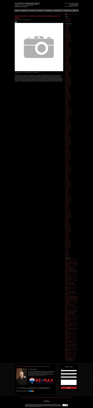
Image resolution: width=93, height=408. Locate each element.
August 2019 (67, 130)
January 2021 (67, 109)
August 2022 (67, 86)
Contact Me (67, 10)
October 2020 (67, 113)
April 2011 (67, 252)
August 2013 (67, 217)
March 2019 (67, 136)
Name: (62, 369)
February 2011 (67, 254)
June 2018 (67, 147)
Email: (62, 372)
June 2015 (67, 190)
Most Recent (67, 25)
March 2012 (67, 238)
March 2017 (67, 164)
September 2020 (68, 114)
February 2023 (67, 78)
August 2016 (67, 173)
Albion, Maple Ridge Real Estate (71, 262)
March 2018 (67, 151)
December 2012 (68, 227)
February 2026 (67, 34)
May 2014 (67, 206)
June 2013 (67, 220)
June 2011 (67, 250)
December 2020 (68, 110)
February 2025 (67, 49)
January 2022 (67, 94)
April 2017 (67, 163)
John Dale (61, 397)
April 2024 (67, 61)
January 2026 (67, 35)
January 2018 (67, 153)
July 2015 (66, 189)
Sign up (76, 3)
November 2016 (68, 169)
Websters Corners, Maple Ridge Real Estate (25, 20)
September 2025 (68, 40)
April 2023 (67, 76)
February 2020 (68, 123)
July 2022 (67, 87)
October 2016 (67, 171)
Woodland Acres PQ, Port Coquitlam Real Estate (70, 360)
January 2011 (67, 256)
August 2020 (67, 115)
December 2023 (68, 66)
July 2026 (67, 28)
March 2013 (67, 224)
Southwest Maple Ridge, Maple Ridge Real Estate (71, 341)
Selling (37, 397)
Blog (66, 397)
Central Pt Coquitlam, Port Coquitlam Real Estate (70, 268)
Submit (68, 387)
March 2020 (67, 121)
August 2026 (67, 26)
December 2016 (68, 168)
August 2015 (67, 188)
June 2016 (67, 176)
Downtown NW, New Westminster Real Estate (70, 283)
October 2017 (67, 156)
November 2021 (68, 97)
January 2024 (67, 65)
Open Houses (67, 20)
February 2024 (68, 63)
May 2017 (67, 162)
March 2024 (67, 62)
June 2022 (67, 88)
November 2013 (68, 214)
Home (17, 10)
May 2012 (67, 236)
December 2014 (68, 198)
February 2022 (67, 93)
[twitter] (31, 391)
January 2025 (67, 50)
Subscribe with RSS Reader (72, 14)
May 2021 (67, 104)
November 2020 (68, 111)
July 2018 (67, 146)
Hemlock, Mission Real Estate (70, 292)
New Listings (67, 19)
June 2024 (67, 58)
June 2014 (67, 205)
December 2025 (68, 36)
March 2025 (67, 47)
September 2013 (68, 216)
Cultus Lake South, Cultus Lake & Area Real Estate (71, 278)
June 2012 (67, 235)
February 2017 (67, 166)
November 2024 (68, 52)
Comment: (63, 378)
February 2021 (67, 108)
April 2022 (67, 90)
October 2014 (67, 200)
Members (43, 397)
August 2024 (67, 56)
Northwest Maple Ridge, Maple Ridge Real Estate (71, 324)
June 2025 (67, 44)
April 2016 (67, 178)
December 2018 (68, 140)
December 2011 (68, 242)
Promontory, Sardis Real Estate (71, 328)
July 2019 (67, 131)
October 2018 (67, 142)
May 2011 (67, 251)
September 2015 (68, 187)
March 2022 (67, 92)
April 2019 (67, 135)
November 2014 (68, 199)
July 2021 (66, 102)
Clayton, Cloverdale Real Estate (71, 270)
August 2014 (67, 203)
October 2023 (67, 68)
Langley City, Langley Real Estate (71, 299)
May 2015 (67, 192)
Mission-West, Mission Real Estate (71, 311)
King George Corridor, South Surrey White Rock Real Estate (71, 296)
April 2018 (67, 150)
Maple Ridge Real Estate (69, 304)
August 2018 (67, 145)
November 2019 (68, 126)
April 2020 (67, 120)
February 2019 (67, 137)
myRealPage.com (46, 401)
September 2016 (68, 172)
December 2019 (68, 125)
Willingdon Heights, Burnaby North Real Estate (70, 358)
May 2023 (67, 74)
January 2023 (67, 79)
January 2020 (67, 124)
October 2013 (67, 215)
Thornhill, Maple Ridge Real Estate (71, 344)
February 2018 (67, 152)
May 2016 (67, 177)
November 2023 (68, 67)
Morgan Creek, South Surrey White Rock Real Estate (70, 313)
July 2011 (66, 248)
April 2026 (67, 31)
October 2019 (67, 127)
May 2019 (67, 134)
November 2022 (68, 82)
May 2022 (67, 89)
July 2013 (66, 219)
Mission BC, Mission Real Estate (71, 310)
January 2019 (67, 139)
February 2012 (67, 240)
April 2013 (67, 222)
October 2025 (67, 39)
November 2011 (68, 243)
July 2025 (67, 42)
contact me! (46, 375)
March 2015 (67, 194)
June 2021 (67, 103)
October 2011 (67, 245)
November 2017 (68, 155)
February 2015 (67, 195)
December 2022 (68, 81)
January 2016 (67, 182)
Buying (32, 397)
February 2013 (67, 225)
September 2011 (68, 246)
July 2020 (67, 116)
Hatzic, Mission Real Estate (70, 291)
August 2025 (67, 41)
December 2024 (68, 51)
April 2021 (67, 105)
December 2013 (68, 213)
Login (73, 3)
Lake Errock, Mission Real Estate (71, 297)
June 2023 (67, 73)
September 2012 (68, 231)
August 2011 (67, 247)
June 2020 (67, 118)
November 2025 (68, 37)
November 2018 (68, 141)
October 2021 (67, 98)
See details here (18, 73)
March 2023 (67, 77)
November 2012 (68, 229)
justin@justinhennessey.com (72, 6)
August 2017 (67, 158)
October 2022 (67, 83)
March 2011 (67, 253)
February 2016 (67, 180)
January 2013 (67, 226)
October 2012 (67, 230)
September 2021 (68, 99)
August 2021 (67, 100)
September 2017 (68, 157)
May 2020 (67, 119)
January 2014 (67, 211)
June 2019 (67, 132)
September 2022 (68, 84)
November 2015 (68, 184)
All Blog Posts (67, 18)
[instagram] (33, 391)
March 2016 (67, 179)
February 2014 (67, 210)
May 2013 (67, 221)
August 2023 (67, 71)
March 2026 (67, 33)
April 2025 (67, 46)
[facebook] (29, 391)
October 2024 (67, 53)
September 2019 (68, 129)
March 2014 (67, 209)
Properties (27, 397)
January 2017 (67, 167)
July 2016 (66, 174)
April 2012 (67, 237)
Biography (48, 397)
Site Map (71, 397)
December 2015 (68, 183)
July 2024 (67, 57)
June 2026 (67, 29)
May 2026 (67, 30)
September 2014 (68, 201)
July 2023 (67, 72)
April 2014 (67, 208)
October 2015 (67, 185)
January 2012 (67, 241)
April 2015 (67, 193)
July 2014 (67, 204)
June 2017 (67, 161)
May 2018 (67, 148)
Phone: (62, 375)
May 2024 (67, 60)
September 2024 (68, 55)
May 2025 (67, 45)
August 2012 (67, 232)
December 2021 (68, 95)
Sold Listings (67, 21)
